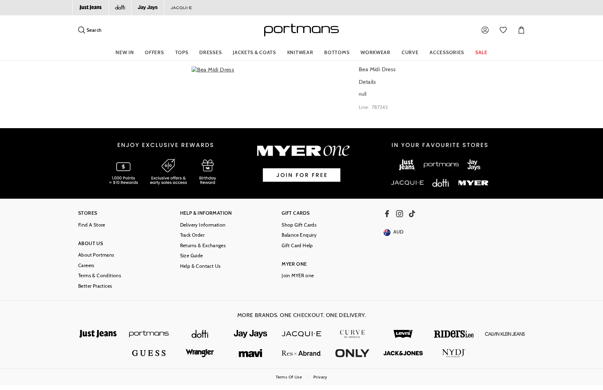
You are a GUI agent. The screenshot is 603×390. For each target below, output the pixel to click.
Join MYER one (298, 276)
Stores (87, 213)
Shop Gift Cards (299, 225)
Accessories (447, 52)
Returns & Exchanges (203, 246)
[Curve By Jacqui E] (352, 334)
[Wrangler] (200, 353)
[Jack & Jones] (403, 353)
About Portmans (96, 255)
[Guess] (149, 353)
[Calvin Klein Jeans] (505, 334)
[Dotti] (200, 334)
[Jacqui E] (181, 7)
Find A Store (91, 225)
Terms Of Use (289, 377)
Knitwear (300, 52)
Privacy (320, 377)
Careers (86, 265)
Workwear (375, 52)
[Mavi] (250, 353)
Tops (181, 52)
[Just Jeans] (90, 7)
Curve (410, 52)
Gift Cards (296, 213)
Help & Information (206, 213)
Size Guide (191, 256)
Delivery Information (203, 225)
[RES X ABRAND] (301, 353)
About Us (90, 243)
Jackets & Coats (254, 52)
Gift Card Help (297, 246)
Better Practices (95, 286)
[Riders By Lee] (454, 334)
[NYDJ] (454, 353)
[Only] (352, 353)
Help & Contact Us (200, 266)
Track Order (192, 235)
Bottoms (336, 52)
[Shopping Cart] (521, 30)
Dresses (210, 52)
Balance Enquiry (299, 235)
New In (125, 52)
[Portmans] (149, 334)
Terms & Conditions (99, 276)
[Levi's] (403, 334)
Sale (481, 52)
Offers (154, 52)
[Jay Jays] (147, 7)
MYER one (294, 264)
